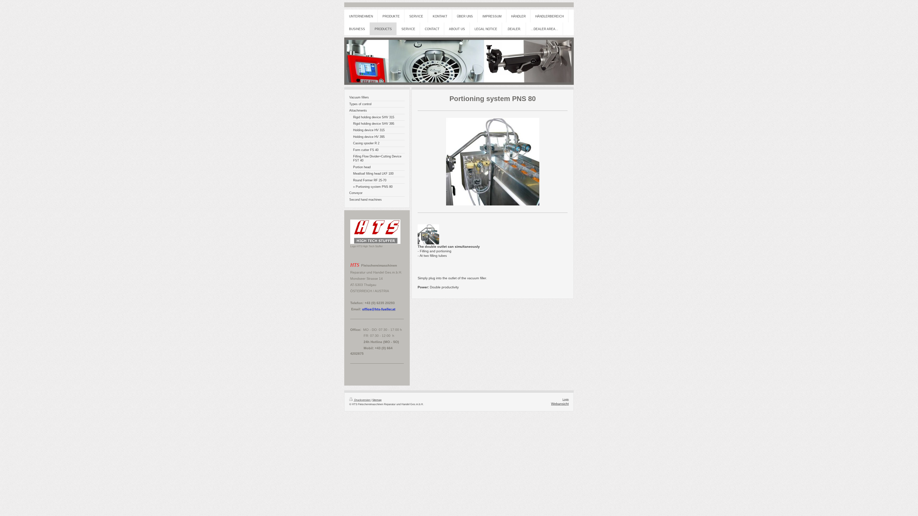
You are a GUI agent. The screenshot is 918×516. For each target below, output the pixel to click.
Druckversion (362, 399)
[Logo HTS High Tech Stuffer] (375, 232)
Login (566, 399)
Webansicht (560, 404)
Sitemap (377, 399)
